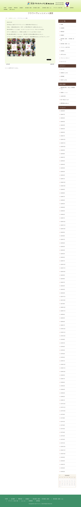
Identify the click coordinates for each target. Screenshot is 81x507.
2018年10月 (63, 371)
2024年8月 (63, 193)
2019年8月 (63, 339)
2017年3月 (63, 435)
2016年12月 (63, 446)
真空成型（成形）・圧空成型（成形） (32, 7)
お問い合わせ (12, 9)
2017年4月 (63, 432)
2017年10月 (63, 410)
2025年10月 (63, 146)
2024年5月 (63, 203)
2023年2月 (63, 257)
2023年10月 (63, 228)
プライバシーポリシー (65, 58)
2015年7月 (63, 464)
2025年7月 (63, 157)
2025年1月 (63, 178)
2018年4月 (63, 389)
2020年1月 (63, 325)
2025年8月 (63, 153)
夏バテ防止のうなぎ (65, 99)
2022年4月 (63, 293)
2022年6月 (63, 285)
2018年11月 (63, 368)
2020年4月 (63, 321)
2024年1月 (63, 218)
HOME (5, 7)
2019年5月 (63, 350)
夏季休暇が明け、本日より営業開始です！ (68, 88)
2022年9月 (63, 275)
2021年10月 (63, 300)
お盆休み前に (63, 96)
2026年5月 (63, 121)
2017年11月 (63, 407)
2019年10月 (63, 335)
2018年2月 (63, 396)
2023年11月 (63, 225)
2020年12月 (63, 307)
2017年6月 (63, 425)
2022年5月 (63, 289)
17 (59, 483)
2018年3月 (63, 393)
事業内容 (16, 7)
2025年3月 (63, 171)
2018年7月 (63, 378)
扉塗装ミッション (64, 92)
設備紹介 (21, 7)
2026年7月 (63, 114)
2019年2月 (63, 357)
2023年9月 (63, 232)
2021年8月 (63, 303)
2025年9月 (63, 150)
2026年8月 (63, 110)
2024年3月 (63, 210)
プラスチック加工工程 (57, 7)
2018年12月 (63, 364)
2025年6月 (63, 160)
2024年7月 (63, 196)
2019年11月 (63, 332)
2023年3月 (63, 253)
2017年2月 (63, 439)
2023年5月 (63, 246)
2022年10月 (63, 271)
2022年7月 (63, 282)
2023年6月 (63, 243)
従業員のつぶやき (12, 18)
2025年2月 (63, 175)
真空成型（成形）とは (46, 7)
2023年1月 (63, 260)
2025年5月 (63, 164)
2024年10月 (63, 185)
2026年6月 (63, 118)
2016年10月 (63, 453)
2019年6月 (63, 346)
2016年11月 (63, 450)
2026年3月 (63, 128)
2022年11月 (63, 268)
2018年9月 (63, 375)
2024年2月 (63, 214)
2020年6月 (63, 314)
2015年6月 (63, 468)
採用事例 (71, 7)
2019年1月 (63, 360)
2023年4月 (63, 250)
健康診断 (52, 64)
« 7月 (59, 475)
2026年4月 (63, 125)
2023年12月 (63, 221)
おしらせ (66, 7)
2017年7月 (63, 421)
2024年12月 (63, 182)
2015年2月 (63, 471)
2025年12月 (63, 139)
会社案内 (10, 7)
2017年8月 (63, 418)
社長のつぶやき (64, 79)
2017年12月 (63, 403)
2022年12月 (63, 264)
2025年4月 (63, 168)
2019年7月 (63, 343)
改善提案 (8, 64)
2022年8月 (63, 278)
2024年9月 (63, 189)
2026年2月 (63, 132)
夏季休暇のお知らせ (65, 103)
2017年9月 (63, 414)
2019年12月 (63, 328)
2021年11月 (63, 296)
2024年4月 (63, 207)
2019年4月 (63, 353)
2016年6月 (63, 460)
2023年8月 (63, 235)
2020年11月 (63, 310)
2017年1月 (63, 443)
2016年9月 (63, 457)
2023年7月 (63, 239)
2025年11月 (63, 143)
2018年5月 (63, 385)
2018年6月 (63, 382)
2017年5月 (63, 428)
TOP (6, 18)
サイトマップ (63, 61)
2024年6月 (63, 200)
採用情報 (5, 9)
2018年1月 (63, 400)
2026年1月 (63, 135)
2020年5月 (63, 318)
